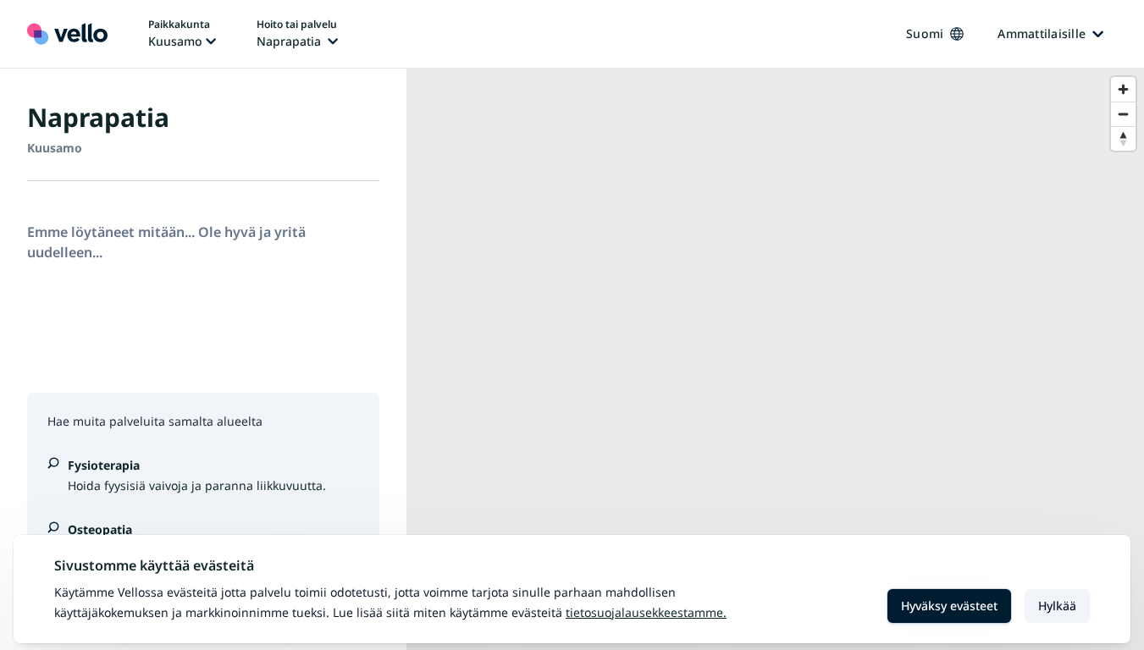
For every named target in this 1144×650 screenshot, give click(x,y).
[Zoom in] (1123, 89)
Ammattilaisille (1042, 33)
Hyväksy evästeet (949, 606)
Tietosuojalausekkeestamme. (646, 612)
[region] (775, 359)
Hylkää (1057, 606)
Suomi (924, 33)
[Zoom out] (1123, 114)
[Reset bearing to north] (1123, 138)
